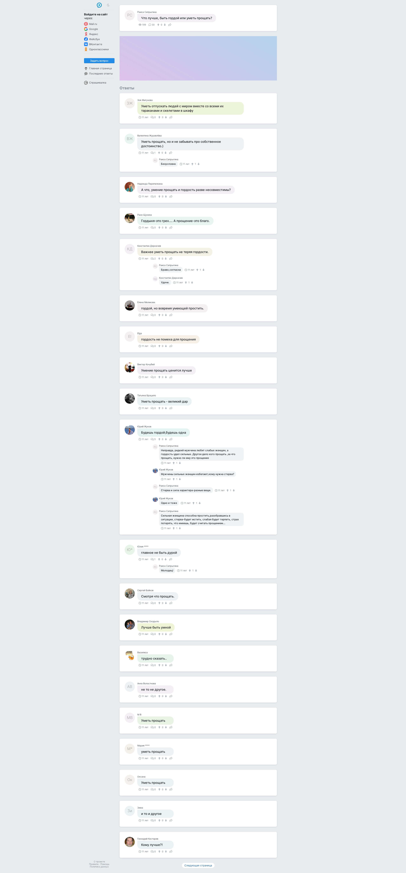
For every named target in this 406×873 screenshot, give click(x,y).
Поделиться (170, 24)
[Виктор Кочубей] (131, 368)
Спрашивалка (97, 82)
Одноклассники (99, 49)
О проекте (99, 861)
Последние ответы (101, 73)
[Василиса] (131, 656)
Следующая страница (198, 865)
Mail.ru (93, 24)
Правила (93, 864)
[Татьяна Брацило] (131, 399)
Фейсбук (94, 39)
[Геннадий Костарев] (131, 842)
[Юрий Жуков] (131, 430)
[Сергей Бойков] (131, 593)
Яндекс (93, 34)
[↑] (158, 24)
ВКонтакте (95, 44)
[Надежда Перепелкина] (131, 187)
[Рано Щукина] (131, 218)
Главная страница (100, 68)
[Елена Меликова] (131, 305)
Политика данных (99, 866)
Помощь (104, 864)
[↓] (164, 24)
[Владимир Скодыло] (131, 624)
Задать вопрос (99, 60)
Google (93, 29)
